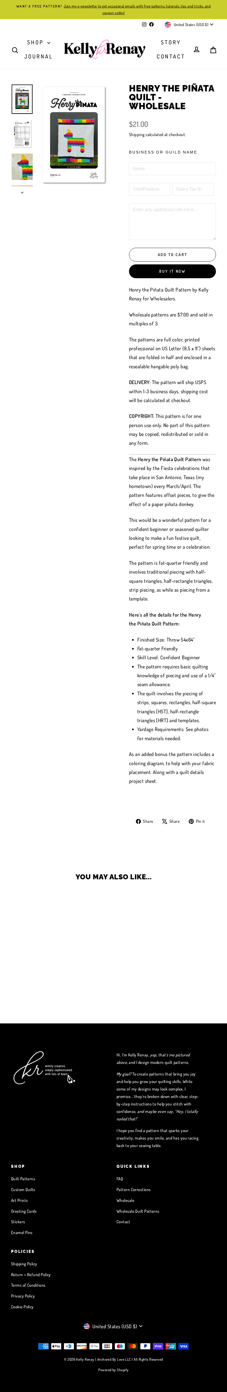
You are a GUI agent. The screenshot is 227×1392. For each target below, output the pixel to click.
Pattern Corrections (134, 1189)
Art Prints (19, 1200)
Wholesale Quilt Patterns (138, 1211)
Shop (36, 42)
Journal (38, 56)
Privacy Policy (23, 1296)
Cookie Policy (22, 1306)
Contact (171, 56)
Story (171, 42)
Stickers (18, 1221)
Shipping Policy (24, 1263)
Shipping (137, 134)
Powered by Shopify (113, 1370)
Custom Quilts (23, 1189)
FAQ (120, 1178)
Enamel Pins (22, 1232)
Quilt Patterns (23, 1178)
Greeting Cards (24, 1211)
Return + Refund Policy (31, 1274)
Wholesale (125, 1200)
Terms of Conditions (28, 1285)
